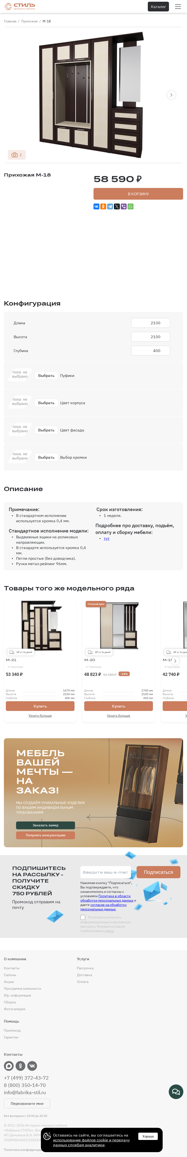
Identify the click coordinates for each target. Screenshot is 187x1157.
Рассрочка (85, 968)
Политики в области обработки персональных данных (106, 898)
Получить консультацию (45, 835)
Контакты (11, 968)
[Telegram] (110, 206)
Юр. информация (17, 995)
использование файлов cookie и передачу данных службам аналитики (91, 1142)
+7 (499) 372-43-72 (26, 1078)
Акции (9, 982)
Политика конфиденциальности (29, 1150)
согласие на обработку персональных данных (103, 907)
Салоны (10, 975)
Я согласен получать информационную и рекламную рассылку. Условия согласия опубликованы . (105, 924)
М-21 (14, 663)
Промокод (12, 1030)
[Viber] (124, 206)
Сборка (10, 1002)
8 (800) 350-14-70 (25, 1085)
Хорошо (148, 1136)
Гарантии (11, 1037)
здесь (108, 931)
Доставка (84, 975)
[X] (117, 206)
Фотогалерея (14, 1009)
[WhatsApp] (130, 206)
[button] (171, 95)
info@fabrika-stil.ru (25, 1092)
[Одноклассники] (103, 206)
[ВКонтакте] (96, 206)
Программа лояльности (22, 988)
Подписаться (158, 872)
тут (107, 538)
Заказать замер (45, 825)
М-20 (92, 663)
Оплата (82, 982)
